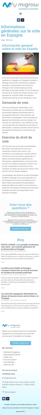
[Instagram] (22, 20)
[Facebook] (18, 20)
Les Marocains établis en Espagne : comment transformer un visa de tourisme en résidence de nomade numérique (19, 270)
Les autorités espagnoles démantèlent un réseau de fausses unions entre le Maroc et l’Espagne (20, 296)
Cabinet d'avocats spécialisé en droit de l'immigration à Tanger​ (20, 408)
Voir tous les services (9, 370)
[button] (20, 13)
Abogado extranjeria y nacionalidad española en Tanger (20, 404)
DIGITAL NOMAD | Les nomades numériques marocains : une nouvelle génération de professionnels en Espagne (20, 247)
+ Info (2, 262)
